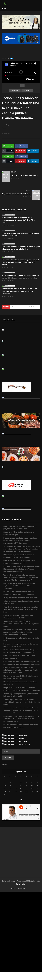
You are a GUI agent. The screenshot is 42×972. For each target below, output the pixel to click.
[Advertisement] (21, 851)
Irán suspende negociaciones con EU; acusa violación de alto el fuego (20, 645)
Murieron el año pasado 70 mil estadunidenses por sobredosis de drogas (21, 677)
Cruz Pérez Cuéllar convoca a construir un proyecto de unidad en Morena (19, 527)
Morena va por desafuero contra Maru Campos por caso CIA (21, 683)
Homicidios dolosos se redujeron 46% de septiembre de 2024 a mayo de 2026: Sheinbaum (19, 586)
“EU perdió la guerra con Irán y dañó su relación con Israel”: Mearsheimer (18, 556)
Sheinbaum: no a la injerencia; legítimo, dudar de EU (21, 639)
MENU (4, 9)
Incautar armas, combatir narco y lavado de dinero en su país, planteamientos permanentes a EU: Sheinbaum (20, 540)
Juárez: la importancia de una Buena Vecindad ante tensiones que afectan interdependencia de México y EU (21, 710)
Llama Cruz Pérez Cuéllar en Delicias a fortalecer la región (18, 533)
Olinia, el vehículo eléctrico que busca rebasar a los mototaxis (21, 602)
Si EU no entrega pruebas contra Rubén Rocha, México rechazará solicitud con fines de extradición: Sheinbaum (21, 569)
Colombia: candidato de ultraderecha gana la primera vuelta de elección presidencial (20, 651)
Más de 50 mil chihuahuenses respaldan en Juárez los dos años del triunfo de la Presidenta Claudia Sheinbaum (20, 632)
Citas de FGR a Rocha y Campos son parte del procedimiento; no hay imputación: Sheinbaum (21, 663)
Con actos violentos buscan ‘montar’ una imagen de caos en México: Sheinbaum (19, 593)
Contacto (21, 888)
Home (13, 888)
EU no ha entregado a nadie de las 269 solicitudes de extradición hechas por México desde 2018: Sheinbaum (20, 670)
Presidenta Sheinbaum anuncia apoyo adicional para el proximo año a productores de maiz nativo (20, 262)
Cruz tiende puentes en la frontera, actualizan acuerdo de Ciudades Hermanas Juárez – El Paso (21, 609)
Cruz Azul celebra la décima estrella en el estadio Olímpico (19, 657)
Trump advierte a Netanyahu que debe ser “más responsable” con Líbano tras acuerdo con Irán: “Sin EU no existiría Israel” (20, 577)
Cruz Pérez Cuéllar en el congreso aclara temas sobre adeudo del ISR (19, 562)
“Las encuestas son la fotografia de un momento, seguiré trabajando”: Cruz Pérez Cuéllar (18, 220)
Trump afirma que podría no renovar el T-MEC (21, 598)
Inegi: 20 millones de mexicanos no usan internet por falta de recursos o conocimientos (21, 689)
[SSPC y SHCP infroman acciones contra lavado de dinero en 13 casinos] (21, 230)
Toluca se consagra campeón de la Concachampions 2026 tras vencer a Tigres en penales (21, 623)
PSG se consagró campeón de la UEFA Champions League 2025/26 (18, 616)
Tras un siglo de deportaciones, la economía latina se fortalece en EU (20, 695)
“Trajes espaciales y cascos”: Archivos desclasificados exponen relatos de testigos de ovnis (21, 702)
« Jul (21, 797)
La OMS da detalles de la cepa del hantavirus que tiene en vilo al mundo (20, 726)
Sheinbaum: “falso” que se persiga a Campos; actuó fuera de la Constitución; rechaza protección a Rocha (21, 718)
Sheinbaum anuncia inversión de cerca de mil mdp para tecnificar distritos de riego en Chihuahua (19, 291)
